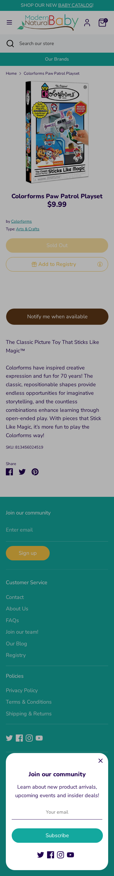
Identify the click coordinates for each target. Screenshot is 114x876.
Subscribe (57, 835)
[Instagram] (60, 854)
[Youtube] (70, 854)
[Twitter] (40, 854)
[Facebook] (50, 854)
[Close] (100, 760)
